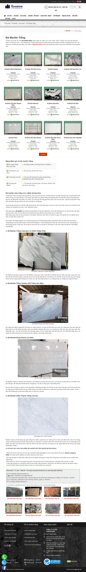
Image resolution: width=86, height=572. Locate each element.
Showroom (61, 1)
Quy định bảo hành (29, 537)
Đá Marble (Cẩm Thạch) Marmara (33, 138)
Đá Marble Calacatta (53, 69)
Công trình (75, 16)
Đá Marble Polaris (13, 138)
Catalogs (53, 1)
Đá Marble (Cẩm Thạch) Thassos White (53, 138)
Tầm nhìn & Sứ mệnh (10, 534)
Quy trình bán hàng (29, 530)
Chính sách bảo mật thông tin (32, 544)
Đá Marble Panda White (53, 103)
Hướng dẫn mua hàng (30, 534)
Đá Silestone (23, 16)
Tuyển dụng (7, 18)
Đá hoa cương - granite (46, 16)
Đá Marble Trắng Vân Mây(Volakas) (13, 69)
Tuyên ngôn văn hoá (10, 537)
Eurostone (43, 453)
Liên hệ (74, 1)
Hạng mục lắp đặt (66, 16)
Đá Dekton (16, 16)
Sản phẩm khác (57, 16)
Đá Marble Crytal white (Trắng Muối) (73, 138)
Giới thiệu (10, 16)
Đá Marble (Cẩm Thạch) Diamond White (13, 104)
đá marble (25, 40)
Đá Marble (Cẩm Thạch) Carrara (33, 69)
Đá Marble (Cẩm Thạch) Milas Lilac (72, 69)
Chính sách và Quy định (31, 541)
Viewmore (43, 154)
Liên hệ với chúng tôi (10, 541)
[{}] (13, 6)
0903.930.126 (16, 80)
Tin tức (68, 1)
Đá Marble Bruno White (73, 103)
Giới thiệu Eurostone (10, 530)
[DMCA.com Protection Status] (72, 561)
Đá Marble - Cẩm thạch (34, 16)
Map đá (13, 18)
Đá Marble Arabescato (33, 103)
